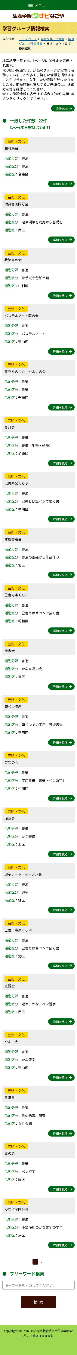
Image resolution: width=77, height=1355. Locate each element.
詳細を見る (60, 184)
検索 (39, 1302)
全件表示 (62, 108)
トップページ (28, 39)
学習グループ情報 (52, 39)
